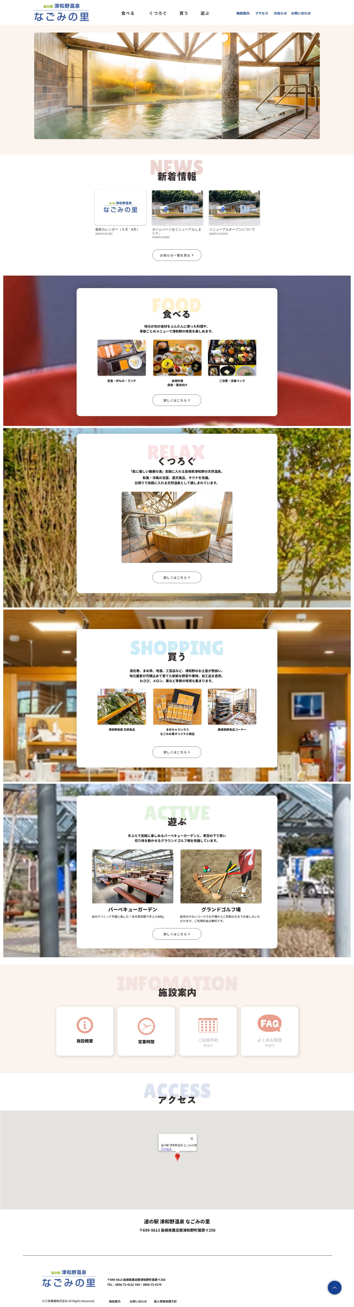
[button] (177, 527)
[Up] (335, 1288)
